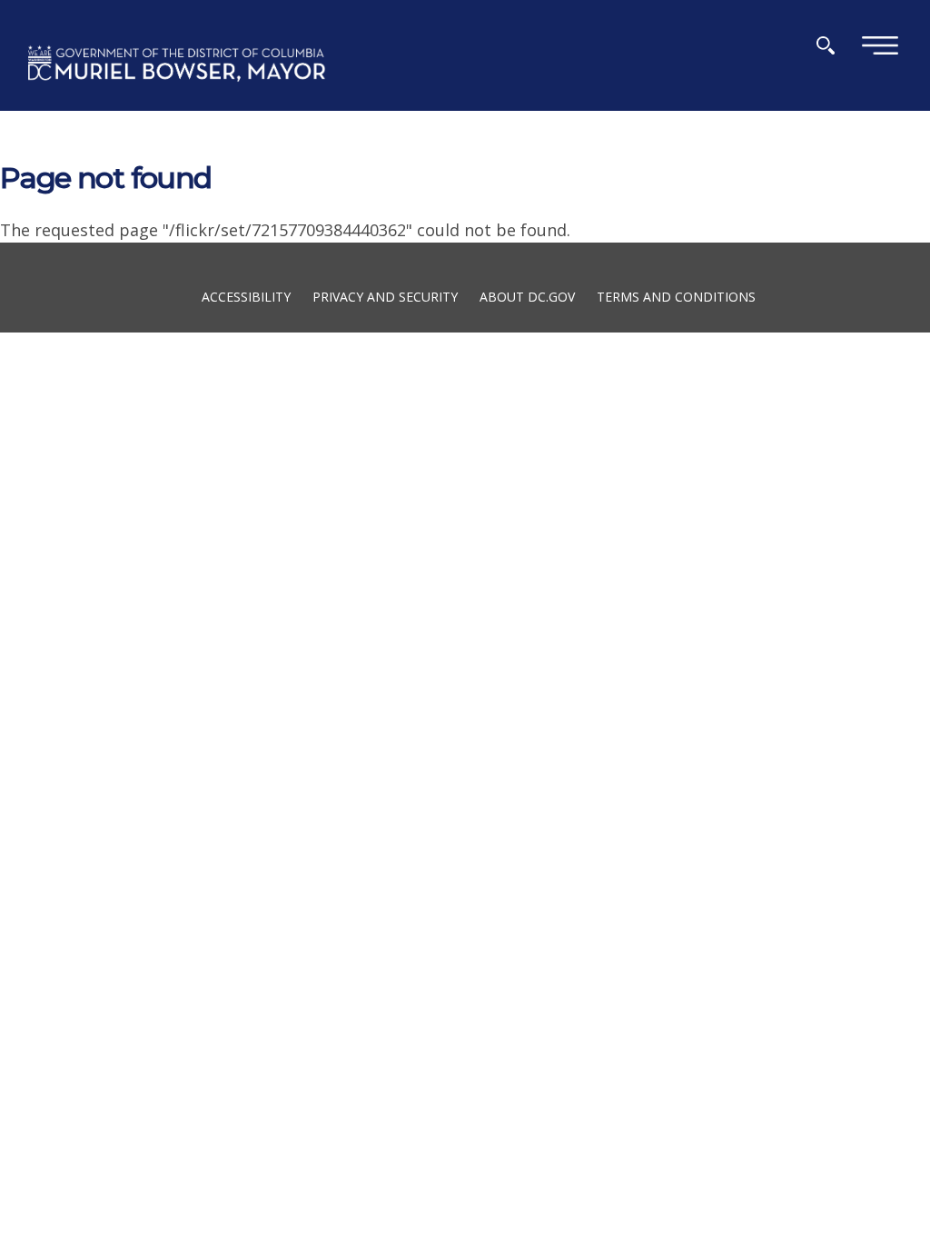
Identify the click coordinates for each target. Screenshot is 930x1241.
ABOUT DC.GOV (527, 295)
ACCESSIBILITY (246, 295)
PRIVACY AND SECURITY (385, 295)
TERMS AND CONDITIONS (676, 295)
